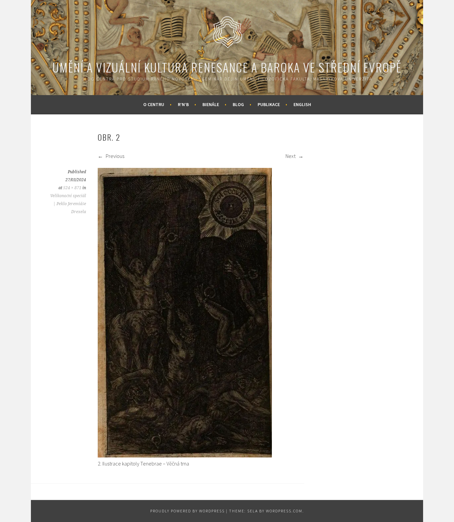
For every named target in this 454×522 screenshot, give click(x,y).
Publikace (269, 104)
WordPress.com (284, 510)
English (302, 104)
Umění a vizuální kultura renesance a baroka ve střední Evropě (227, 67)
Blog (238, 104)
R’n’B (183, 104)
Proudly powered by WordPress (187, 510)
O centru (153, 104)
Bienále (210, 104)
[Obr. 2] (185, 455)
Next (290, 156)
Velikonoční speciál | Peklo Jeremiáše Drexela (68, 204)
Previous (114, 156)
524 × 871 (72, 188)
